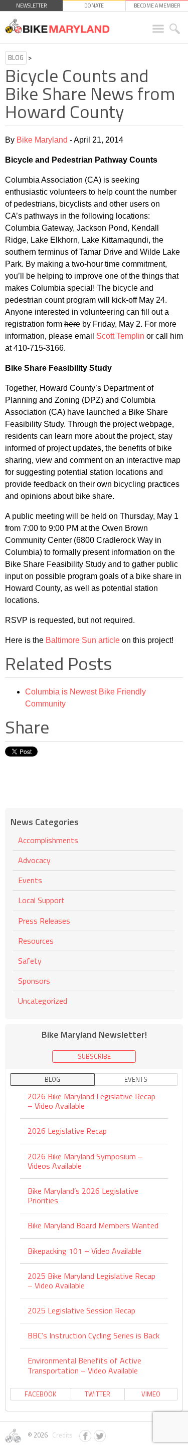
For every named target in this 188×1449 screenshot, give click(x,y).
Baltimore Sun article (83, 640)
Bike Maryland (42, 140)
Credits (61, 1435)
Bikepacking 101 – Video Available (84, 1251)
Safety (30, 961)
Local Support (41, 900)
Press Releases (44, 921)
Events (30, 880)
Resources (36, 941)
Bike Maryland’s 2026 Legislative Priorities (83, 1195)
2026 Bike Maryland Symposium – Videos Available (85, 1161)
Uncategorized (42, 1001)
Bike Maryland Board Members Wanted (93, 1225)
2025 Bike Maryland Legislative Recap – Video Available (91, 1280)
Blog (16, 58)
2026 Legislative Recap (67, 1131)
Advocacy (34, 860)
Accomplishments (48, 841)
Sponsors (34, 981)
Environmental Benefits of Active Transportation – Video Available (84, 1365)
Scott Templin (120, 336)
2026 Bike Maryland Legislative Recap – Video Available (91, 1102)
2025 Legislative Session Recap (81, 1310)
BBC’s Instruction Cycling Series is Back (93, 1335)
